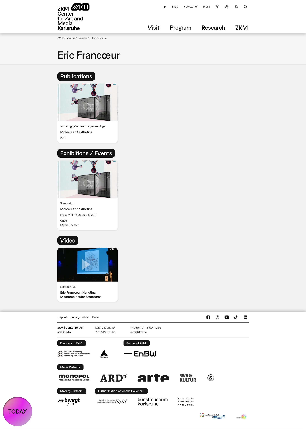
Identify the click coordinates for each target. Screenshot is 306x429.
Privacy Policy (79, 317)
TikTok (236, 317)
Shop (175, 6)
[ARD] (113, 378)
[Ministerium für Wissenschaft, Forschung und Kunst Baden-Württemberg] (74, 354)
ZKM (241, 27)
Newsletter (191, 6)
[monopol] (74, 377)
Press (206, 6)
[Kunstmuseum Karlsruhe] (153, 402)
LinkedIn (245, 317)
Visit (154, 27)
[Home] (78, 16)
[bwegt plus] (69, 402)
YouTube (227, 317)
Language (236, 7)
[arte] (153, 378)
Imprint (62, 317)
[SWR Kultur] (188, 378)
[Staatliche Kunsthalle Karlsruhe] (185, 402)
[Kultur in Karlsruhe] (211, 378)
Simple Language (217, 7)
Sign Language (227, 7)
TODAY (17, 411)
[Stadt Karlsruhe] (104, 354)
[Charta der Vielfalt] (212, 417)
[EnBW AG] (140, 354)
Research (213, 27)
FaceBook (208, 317)
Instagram (217, 317)
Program (180, 27)
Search (245, 7)
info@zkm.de (138, 332)
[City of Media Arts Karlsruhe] (241, 417)
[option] (88, 113)
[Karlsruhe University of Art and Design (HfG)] (112, 402)
